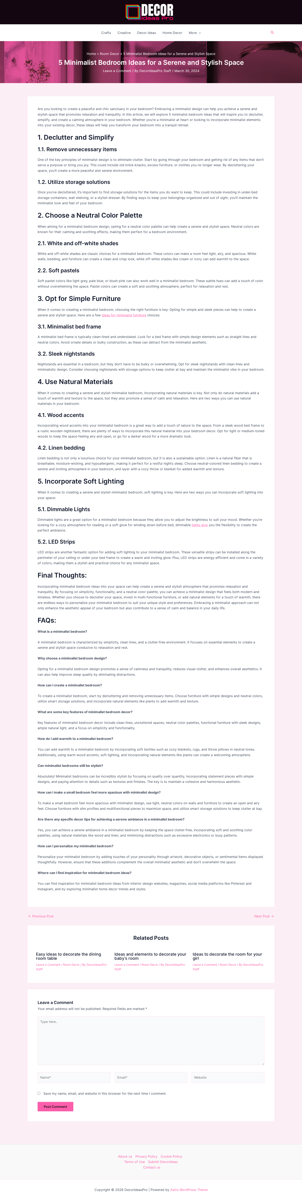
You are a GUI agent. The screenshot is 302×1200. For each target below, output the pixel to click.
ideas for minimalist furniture (124, 315)
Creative (124, 33)
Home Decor (172, 33)
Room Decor (71, 964)
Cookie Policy (171, 1156)
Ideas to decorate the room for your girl (227, 956)
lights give (200, 525)
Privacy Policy (146, 1156)
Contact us (151, 1167)
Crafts (106, 33)
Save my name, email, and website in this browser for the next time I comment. (104, 1093)
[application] (199, 32)
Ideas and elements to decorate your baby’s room (150, 956)
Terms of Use (134, 1162)
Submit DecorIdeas (163, 1162)
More (193, 33)
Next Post (264, 916)
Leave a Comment (117, 71)
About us (125, 1156)
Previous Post (41, 916)
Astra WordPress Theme (189, 1190)
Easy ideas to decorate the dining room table (68, 956)
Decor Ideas (146, 33)
